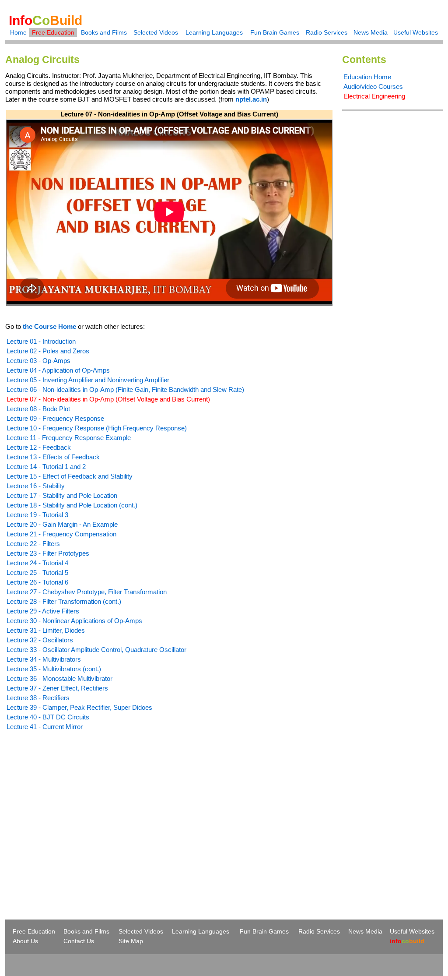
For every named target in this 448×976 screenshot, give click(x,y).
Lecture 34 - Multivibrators (44, 659)
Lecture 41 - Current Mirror (45, 726)
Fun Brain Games (274, 32)
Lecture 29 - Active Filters (43, 611)
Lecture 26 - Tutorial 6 (37, 582)
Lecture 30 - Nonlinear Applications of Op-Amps (74, 620)
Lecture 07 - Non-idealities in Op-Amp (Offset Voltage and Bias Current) (108, 399)
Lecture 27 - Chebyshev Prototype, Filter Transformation (87, 591)
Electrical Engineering (374, 96)
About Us (25, 940)
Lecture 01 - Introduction (41, 341)
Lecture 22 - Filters (33, 543)
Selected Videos (155, 32)
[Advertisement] (78, 809)
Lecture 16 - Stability (36, 486)
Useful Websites (415, 32)
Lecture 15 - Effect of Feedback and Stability (70, 476)
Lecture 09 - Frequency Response (55, 418)
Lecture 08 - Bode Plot (38, 408)
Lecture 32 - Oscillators (40, 640)
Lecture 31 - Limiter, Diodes (46, 630)
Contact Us (78, 940)
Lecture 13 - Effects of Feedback (53, 457)
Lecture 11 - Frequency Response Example (69, 437)
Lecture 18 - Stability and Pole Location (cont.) (72, 505)
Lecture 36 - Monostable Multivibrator (59, 678)
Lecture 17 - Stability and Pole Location (62, 495)
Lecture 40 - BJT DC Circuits (48, 717)
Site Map (131, 940)
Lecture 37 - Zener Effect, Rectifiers (57, 688)
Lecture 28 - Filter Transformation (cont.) (64, 601)
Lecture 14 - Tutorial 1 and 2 (46, 466)
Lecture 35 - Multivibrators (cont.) (54, 669)
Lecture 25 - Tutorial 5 (37, 572)
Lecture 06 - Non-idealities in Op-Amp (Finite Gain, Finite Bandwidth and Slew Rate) (125, 389)
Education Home (367, 77)
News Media (371, 32)
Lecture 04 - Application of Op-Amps (58, 370)
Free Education (53, 32)
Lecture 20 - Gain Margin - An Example (62, 524)
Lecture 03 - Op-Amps (38, 360)
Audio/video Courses (373, 86)
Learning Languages (214, 32)
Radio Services (326, 32)
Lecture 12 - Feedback (39, 447)
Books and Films (104, 32)
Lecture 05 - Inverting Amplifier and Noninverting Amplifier (88, 380)
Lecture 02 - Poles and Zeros (48, 351)
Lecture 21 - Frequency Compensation (61, 534)
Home (18, 32)
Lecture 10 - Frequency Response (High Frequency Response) (97, 428)
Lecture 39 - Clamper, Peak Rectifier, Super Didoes (79, 707)
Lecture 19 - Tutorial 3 (37, 514)
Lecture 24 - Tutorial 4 (37, 563)
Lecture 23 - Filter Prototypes (48, 553)
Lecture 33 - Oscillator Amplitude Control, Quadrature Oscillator (96, 649)
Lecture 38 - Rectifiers (38, 697)
